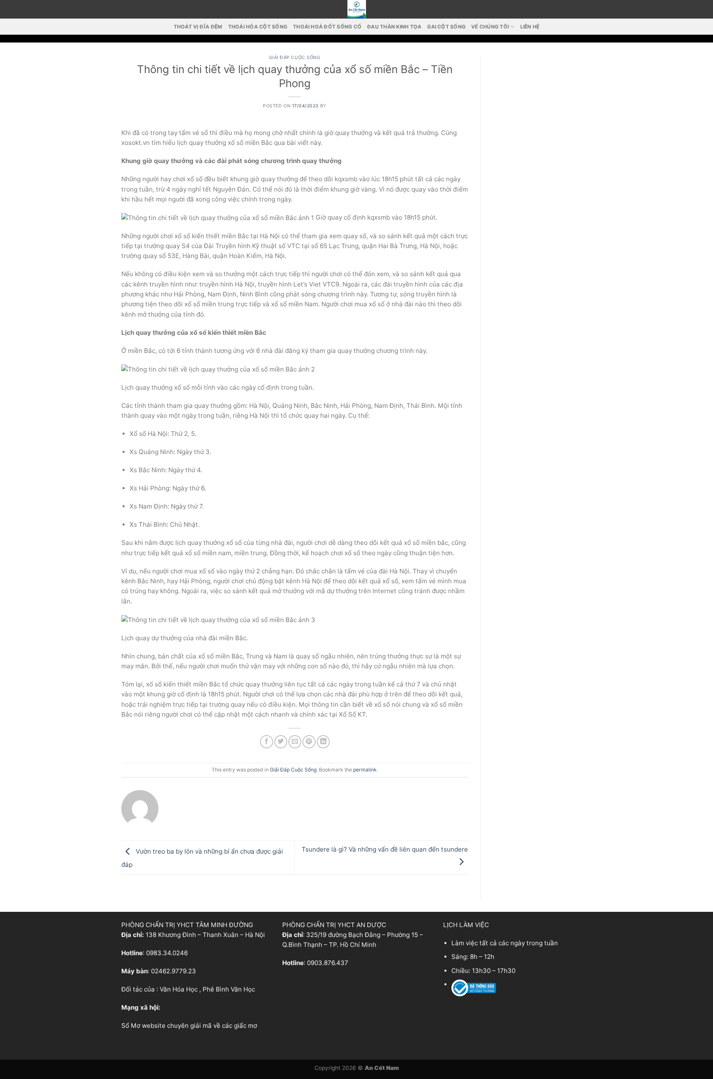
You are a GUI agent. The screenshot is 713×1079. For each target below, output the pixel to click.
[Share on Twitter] (280, 741)
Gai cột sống (446, 27)
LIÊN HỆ (530, 27)
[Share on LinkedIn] (323, 741)
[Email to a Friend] (294, 741)
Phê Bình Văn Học (229, 989)
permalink (365, 770)
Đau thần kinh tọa (394, 27)
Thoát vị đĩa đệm (198, 27)
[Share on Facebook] (266, 741)
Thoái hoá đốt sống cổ (327, 27)
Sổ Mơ (130, 1025)
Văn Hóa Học (179, 989)
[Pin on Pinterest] (308, 741)
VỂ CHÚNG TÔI (490, 27)
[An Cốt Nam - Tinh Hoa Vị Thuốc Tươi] (356, 9)
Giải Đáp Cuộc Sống (295, 57)
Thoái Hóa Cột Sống (257, 27)
